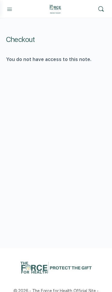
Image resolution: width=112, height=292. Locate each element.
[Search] (101, 9)
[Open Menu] (9, 9)
